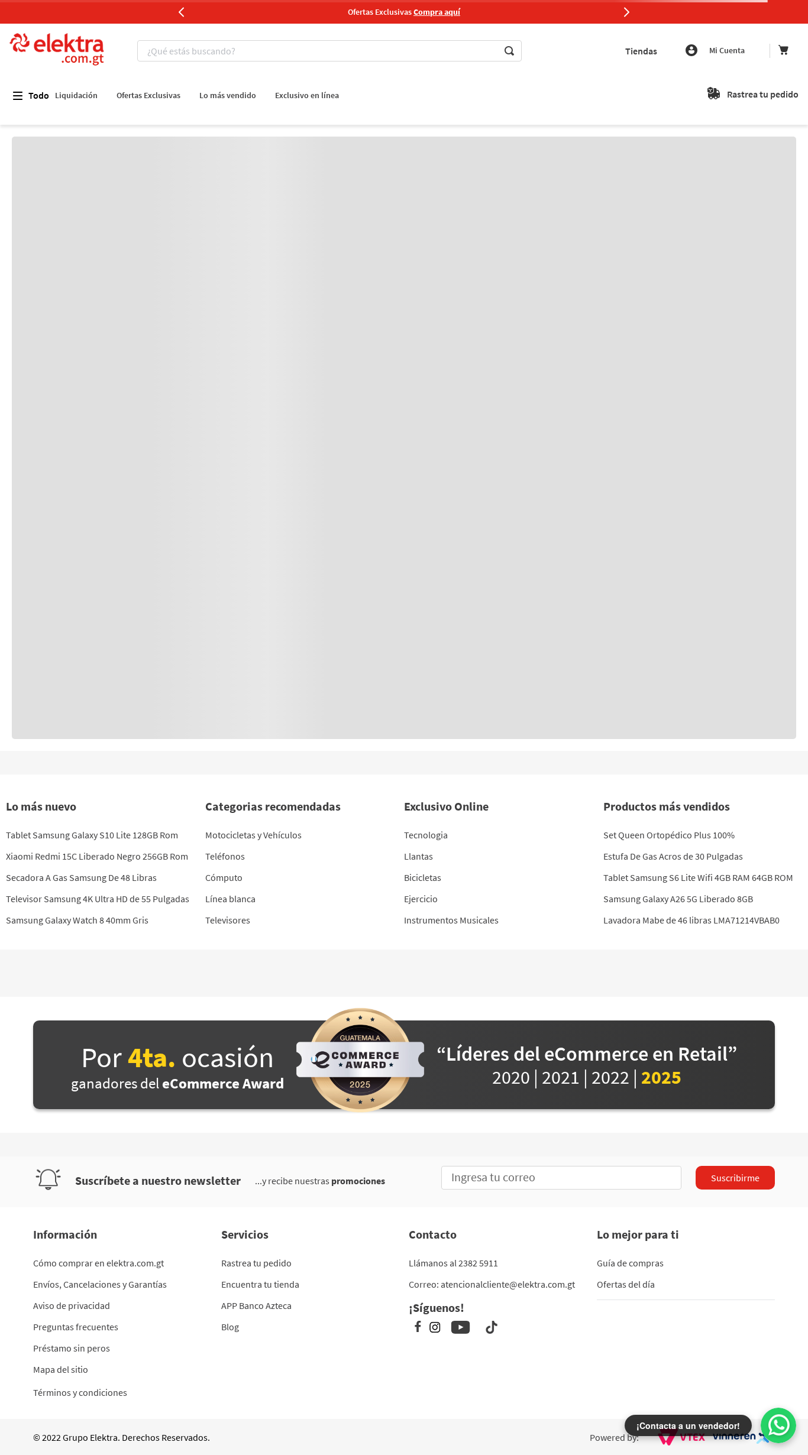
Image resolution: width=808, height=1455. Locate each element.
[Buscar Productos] (509, 50)
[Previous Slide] (181, 12)
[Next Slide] (626, 12)
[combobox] (331, 51)
